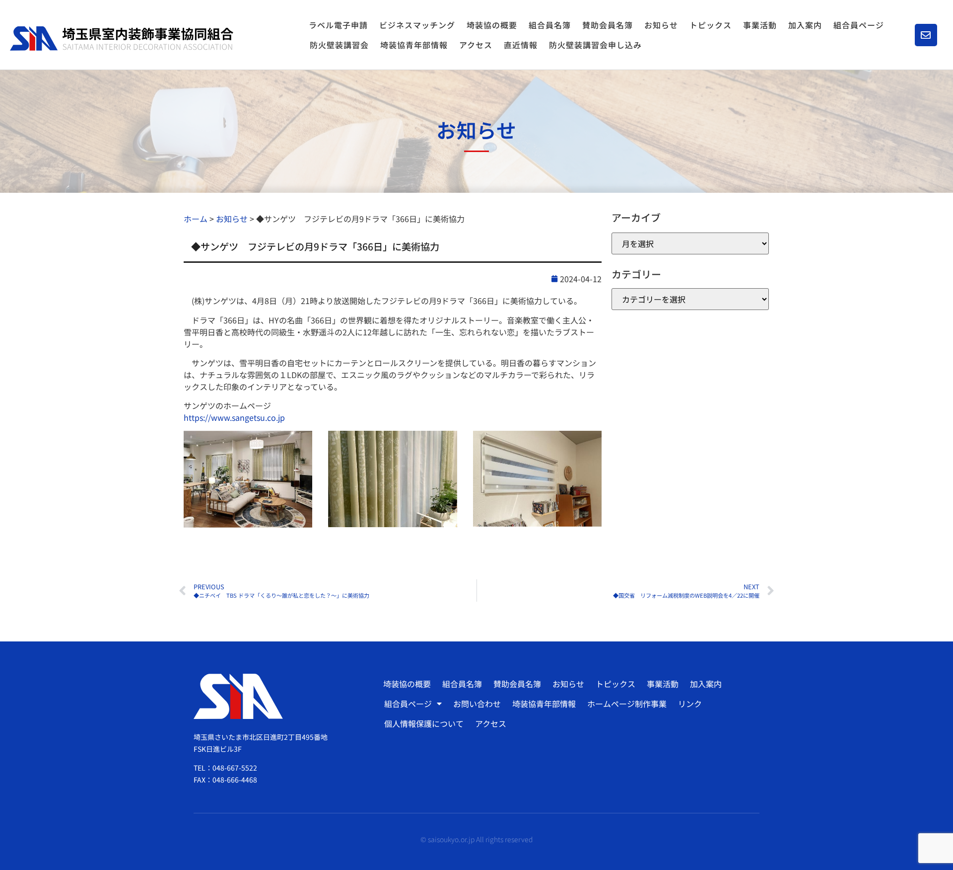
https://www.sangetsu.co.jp (234, 417)
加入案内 (805, 25)
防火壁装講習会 (339, 45)
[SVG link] (121, 38)
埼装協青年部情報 (414, 45)
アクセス (475, 45)
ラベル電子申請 (338, 25)
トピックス (710, 25)
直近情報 (521, 45)
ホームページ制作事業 (627, 704)
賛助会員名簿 (607, 25)
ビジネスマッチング (417, 25)
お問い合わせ (477, 704)
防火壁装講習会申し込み (595, 45)
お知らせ (661, 25)
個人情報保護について (424, 723)
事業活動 (760, 25)
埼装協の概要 (492, 25)
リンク (690, 704)
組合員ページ (858, 25)
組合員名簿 (550, 25)
